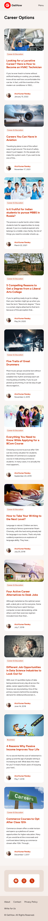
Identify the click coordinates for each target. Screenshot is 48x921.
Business (11, 740)
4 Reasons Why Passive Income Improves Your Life (22, 748)
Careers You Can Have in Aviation (21, 138)
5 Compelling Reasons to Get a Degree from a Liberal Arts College (23, 288)
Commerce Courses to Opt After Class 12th (22, 820)
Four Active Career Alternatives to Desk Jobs (22, 593)
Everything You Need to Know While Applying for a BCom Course (22, 440)
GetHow (17, 5)
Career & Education (15, 54)
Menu (41, 5)
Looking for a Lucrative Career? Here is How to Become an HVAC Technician (24, 64)
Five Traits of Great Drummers (18, 363)
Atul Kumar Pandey (22, 94)
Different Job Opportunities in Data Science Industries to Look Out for (23, 670)
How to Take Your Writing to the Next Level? (23, 517)
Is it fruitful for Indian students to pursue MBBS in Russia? (23, 212)
